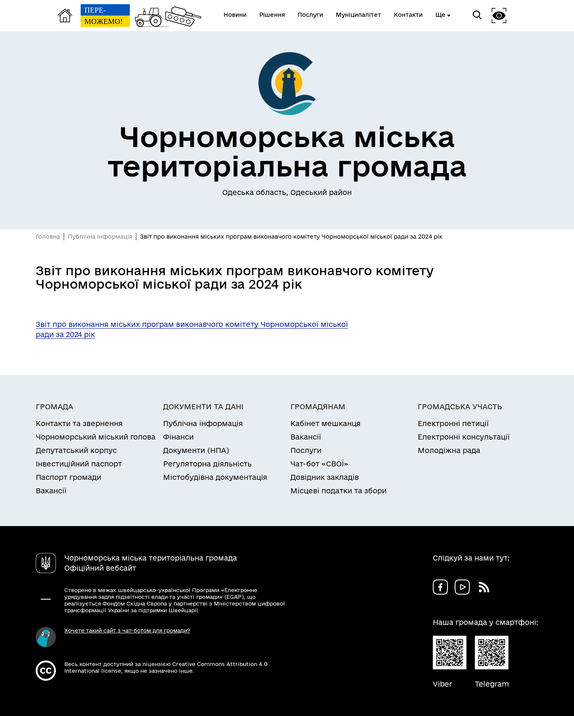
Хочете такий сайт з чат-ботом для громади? (127, 630)
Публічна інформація (100, 236)
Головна (48, 236)
